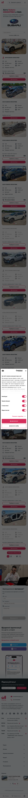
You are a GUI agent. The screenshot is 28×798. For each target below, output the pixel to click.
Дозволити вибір (14, 426)
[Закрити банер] (25, 370)
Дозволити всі (14, 421)
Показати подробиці (17, 416)
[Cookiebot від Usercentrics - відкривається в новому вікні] (16, 371)
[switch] (24, 401)
